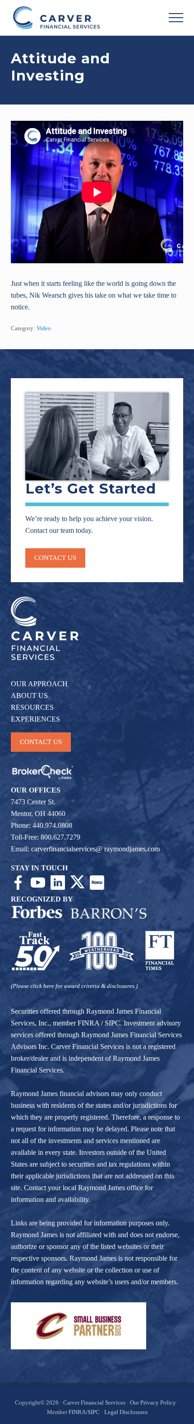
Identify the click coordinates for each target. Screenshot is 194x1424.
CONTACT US (41, 741)
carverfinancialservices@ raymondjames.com (95, 849)
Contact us (55, 557)
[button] (176, 17)
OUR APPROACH (39, 684)
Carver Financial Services (95, 1403)
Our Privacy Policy (153, 1403)
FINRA (88, 1023)
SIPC (112, 1023)
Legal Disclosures (126, 1412)
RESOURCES (32, 707)
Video (44, 328)
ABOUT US (29, 695)
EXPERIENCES (35, 719)
